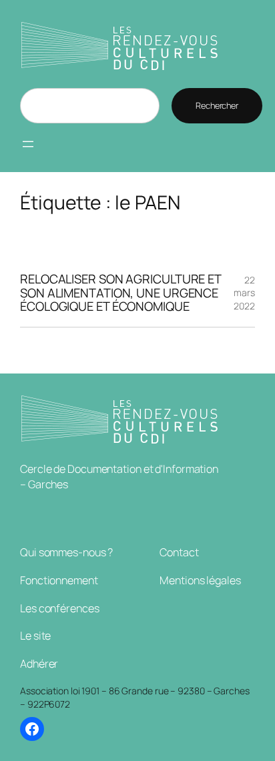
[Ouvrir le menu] (28, 144)
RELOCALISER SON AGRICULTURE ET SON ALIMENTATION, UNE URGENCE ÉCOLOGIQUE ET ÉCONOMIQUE (120, 292)
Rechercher (217, 105)
